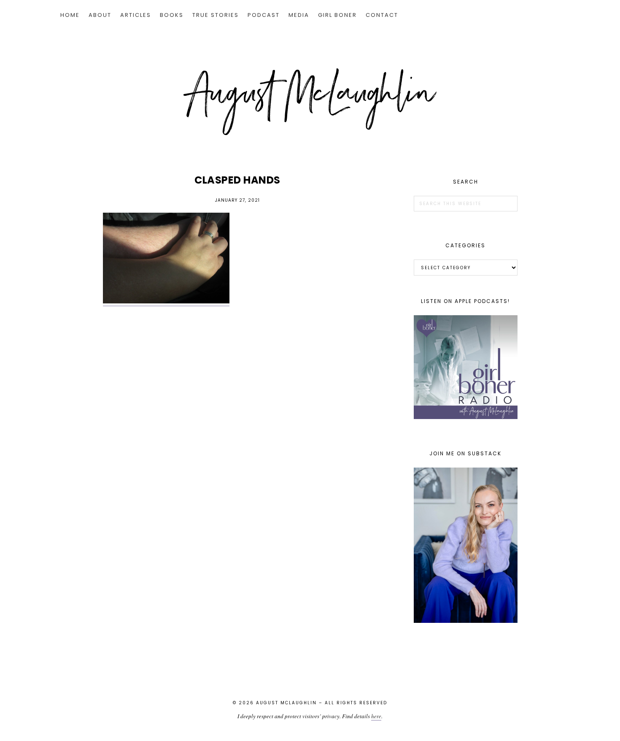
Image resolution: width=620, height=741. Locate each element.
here (376, 716)
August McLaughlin (310, 101)
